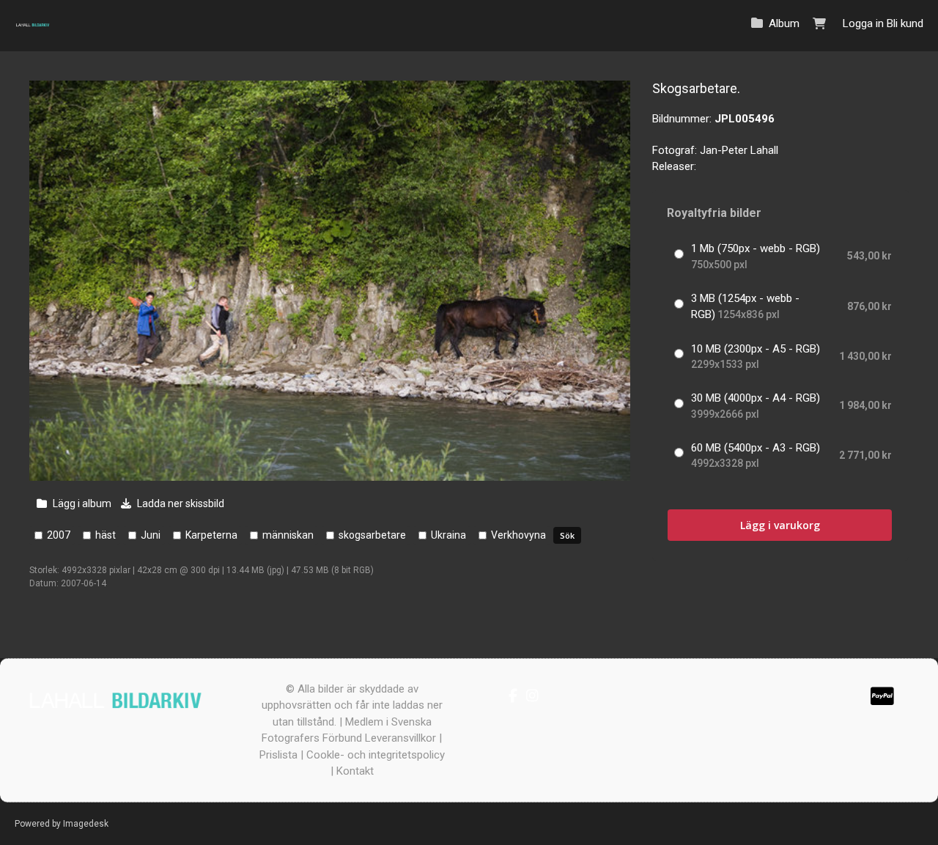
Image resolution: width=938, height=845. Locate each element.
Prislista (278, 754)
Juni (150, 535)
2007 (58, 535)
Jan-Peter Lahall (739, 150)
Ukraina (448, 535)
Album (784, 23)
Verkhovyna (518, 535)
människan (288, 535)
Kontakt (355, 771)
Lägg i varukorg (780, 525)
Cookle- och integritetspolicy (375, 754)
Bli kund (905, 23)
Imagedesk (85, 824)
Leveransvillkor (400, 738)
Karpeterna (211, 535)
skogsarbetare (372, 535)
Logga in (863, 23)
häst (105, 535)
